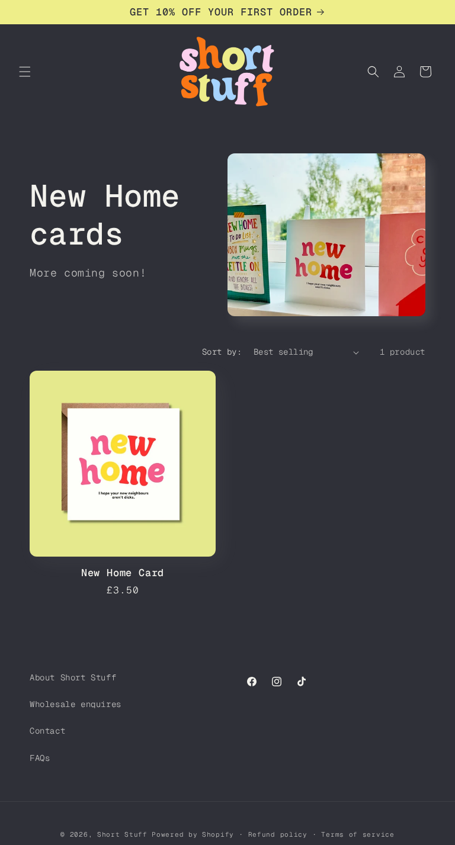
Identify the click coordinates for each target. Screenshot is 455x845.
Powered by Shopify (193, 834)
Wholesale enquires (75, 704)
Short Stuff (122, 834)
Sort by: (222, 351)
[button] (25, 72)
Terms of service (357, 834)
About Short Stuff (73, 677)
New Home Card (122, 573)
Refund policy (277, 834)
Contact (47, 730)
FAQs (40, 758)
